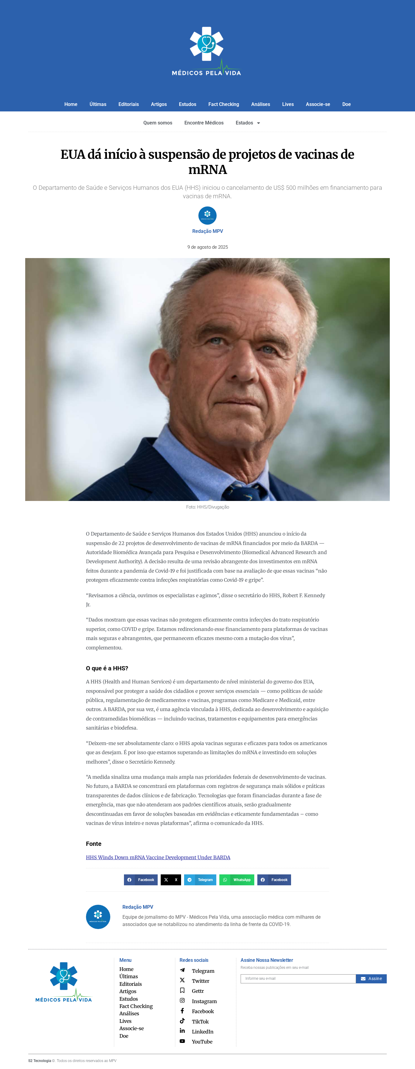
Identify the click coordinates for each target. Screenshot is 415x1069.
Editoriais (128, 104)
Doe (346, 104)
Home (70, 104)
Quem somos (157, 123)
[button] (141, 879)
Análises (260, 104)
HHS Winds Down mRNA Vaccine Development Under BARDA (158, 857)
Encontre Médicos (204, 123)
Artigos (159, 104)
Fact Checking (223, 104)
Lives (288, 104)
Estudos (187, 104)
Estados (244, 123)
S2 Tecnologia (39, 1061)
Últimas (98, 104)
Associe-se (318, 104)
